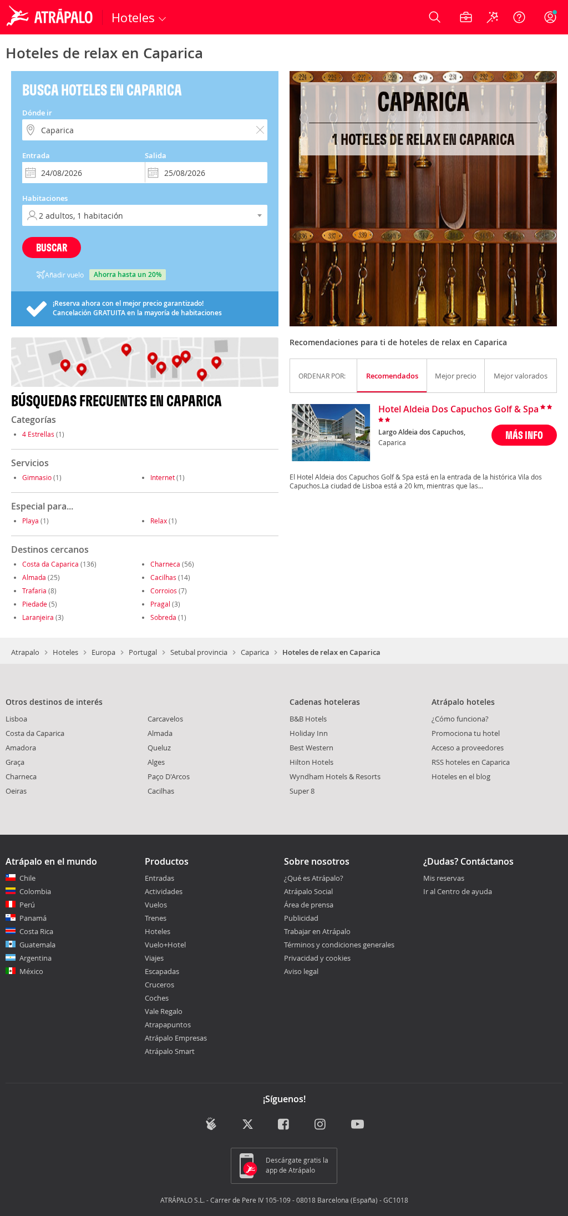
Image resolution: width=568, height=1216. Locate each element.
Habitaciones (45, 198)
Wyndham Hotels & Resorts (335, 776)
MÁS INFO (524, 435)
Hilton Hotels (311, 762)
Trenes (155, 918)
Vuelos (156, 905)
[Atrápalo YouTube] (357, 1124)
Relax (158, 520)
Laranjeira (38, 617)
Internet (162, 477)
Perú (27, 905)
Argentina (35, 958)
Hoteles (65, 652)
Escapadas (162, 971)
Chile (27, 878)
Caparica (255, 652)
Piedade (34, 603)
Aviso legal (301, 971)
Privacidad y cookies (317, 958)
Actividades (163, 891)
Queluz (159, 748)
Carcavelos (165, 719)
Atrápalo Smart (170, 1051)
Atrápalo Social (308, 891)
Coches (157, 998)
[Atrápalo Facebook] (284, 1124)
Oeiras (16, 791)
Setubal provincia (198, 652)
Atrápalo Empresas (176, 1038)
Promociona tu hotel (466, 733)
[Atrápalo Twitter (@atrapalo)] (247, 1124)
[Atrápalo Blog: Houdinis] (211, 1123)
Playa (30, 520)
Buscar (51, 247)
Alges (156, 762)
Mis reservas (443, 878)
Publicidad (301, 918)
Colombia (35, 891)
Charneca (165, 563)
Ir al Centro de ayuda (457, 891)
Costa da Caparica (50, 563)
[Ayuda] (519, 17)
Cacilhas (163, 577)
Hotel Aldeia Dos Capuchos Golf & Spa (458, 409)
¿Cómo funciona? (460, 719)
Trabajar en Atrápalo (317, 931)
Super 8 (302, 791)
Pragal (160, 603)
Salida (155, 155)
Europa (103, 652)
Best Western (311, 748)
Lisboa (16, 719)
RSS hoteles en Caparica (471, 762)
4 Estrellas (38, 434)
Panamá (33, 918)
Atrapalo (25, 652)
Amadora (21, 748)
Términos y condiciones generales (339, 945)
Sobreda (163, 617)
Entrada (36, 155)
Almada (34, 577)
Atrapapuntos (168, 1025)
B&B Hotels (308, 719)
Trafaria (34, 590)
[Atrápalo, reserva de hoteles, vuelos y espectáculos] (51, 17)
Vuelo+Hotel (165, 945)
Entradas (159, 878)
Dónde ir (37, 113)
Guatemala (37, 945)
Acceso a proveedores (468, 748)
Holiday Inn (309, 733)
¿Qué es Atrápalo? (313, 878)
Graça (15, 762)
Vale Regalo (163, 1011)
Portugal (143, 652)
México (31, 971)
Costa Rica (36, 931)
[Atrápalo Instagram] (321, 1124)
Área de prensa (308, 905)
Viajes (154, 958)
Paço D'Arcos (169, 776)
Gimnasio (37, 477)
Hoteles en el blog (461, 776)
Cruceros (159, 985)
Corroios (163, 590)
